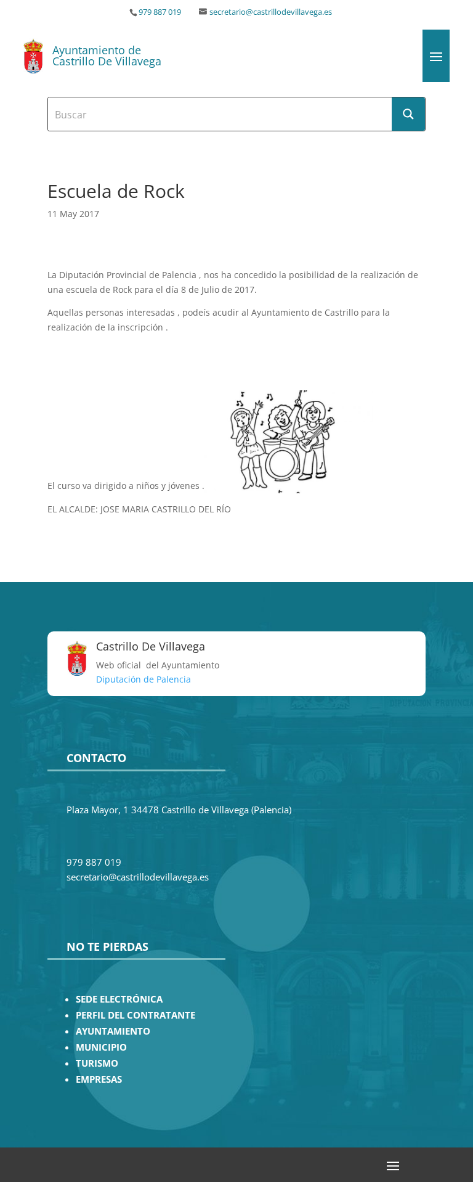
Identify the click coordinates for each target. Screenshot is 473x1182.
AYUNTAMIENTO (113, 1031)
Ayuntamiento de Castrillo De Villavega (106, 55)
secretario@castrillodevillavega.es (270, 12)
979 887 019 (160, 12)
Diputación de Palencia (143, 679)
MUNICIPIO (101, 1047)
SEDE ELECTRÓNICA (119, 999)
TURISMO (97, 1063)
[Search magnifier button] (408, 114)
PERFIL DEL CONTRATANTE (135, 1015)
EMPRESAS (99, 1079)
